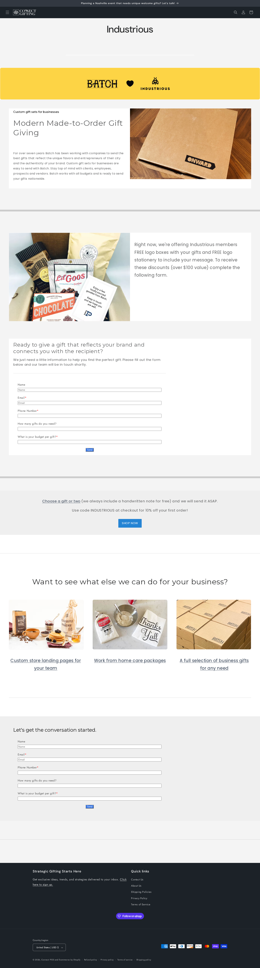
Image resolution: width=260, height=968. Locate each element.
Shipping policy (143, 959)
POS (52, 959)
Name (21, 385)
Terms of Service (140, 904)
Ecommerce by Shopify (69, 959)
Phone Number (27, 411)
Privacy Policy (139, 898)
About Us (136, 886)
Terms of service (125, 959)
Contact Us (137, 879)
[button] (7, 12)
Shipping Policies (141, 892)
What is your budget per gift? (37, 437)
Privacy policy (107, 959)
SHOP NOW (130, 523)
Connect (45, 959)
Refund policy (90, 959)
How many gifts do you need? (37, 424)
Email (21, 398)
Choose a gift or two (61, 501)
